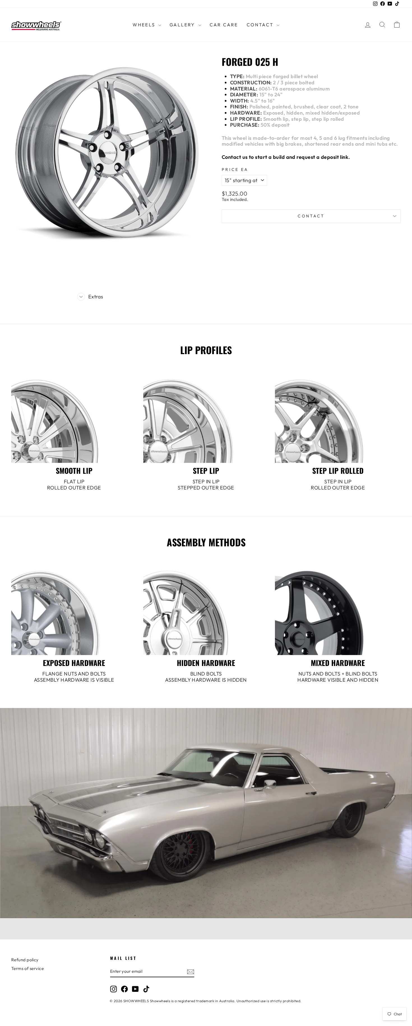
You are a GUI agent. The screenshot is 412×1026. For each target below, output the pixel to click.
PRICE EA (235, 169)
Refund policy (25, 959)
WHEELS (145, 24)
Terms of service (27, 968)
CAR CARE (224, 24)
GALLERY (183, 24)
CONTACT (261, 24)
